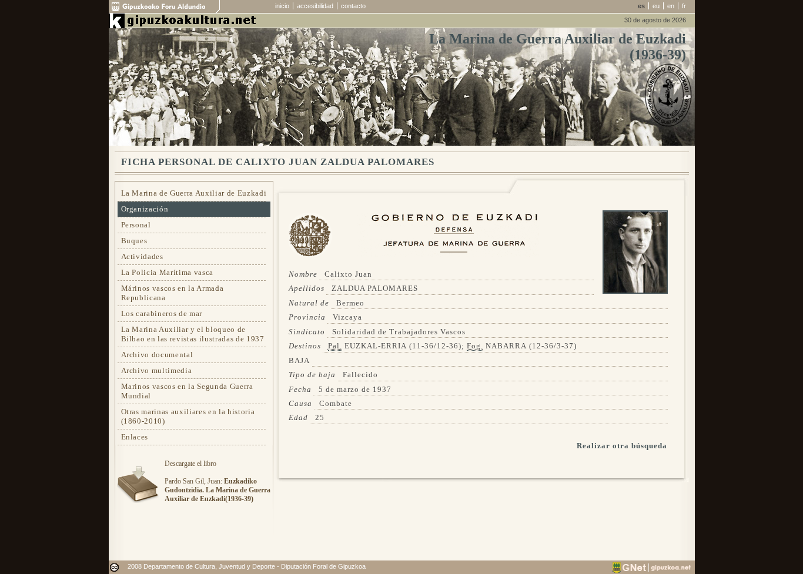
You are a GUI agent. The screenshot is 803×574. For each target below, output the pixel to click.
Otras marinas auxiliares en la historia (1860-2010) (188, 416)
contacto (353, 5)
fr (684, 5)
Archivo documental (157, 354)
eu (656, 5)
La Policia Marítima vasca (167, 272)
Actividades (142, 256)
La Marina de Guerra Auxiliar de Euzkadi (194, 193)
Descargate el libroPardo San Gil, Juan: (217, 481)
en (670, 5)
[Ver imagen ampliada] (635, 291)
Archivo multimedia (156, 370)
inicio (282, 5)
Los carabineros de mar (162, 313)
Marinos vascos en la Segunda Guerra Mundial (187, 391)
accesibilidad (315, 5)
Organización (145, 208)
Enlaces (135, 436)
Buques (134, 240)
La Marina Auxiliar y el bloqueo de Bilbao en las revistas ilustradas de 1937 (193, 334)
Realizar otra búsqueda (622, 445)
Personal (136, 224)
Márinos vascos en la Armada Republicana (172, 293)
